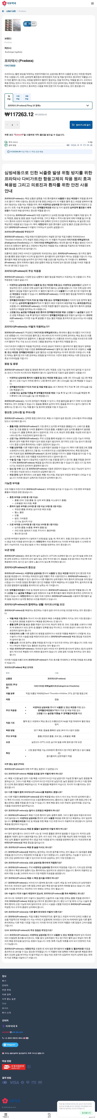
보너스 (5, 1008)
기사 (4, 1003)
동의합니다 (86, 1113)
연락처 (5, 985)
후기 (4, 981)
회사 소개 (6, 1012)
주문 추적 (6, 990)
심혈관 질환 (11, 11)
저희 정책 (6, 994)
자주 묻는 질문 (9, 999)
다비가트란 (10, 66)
